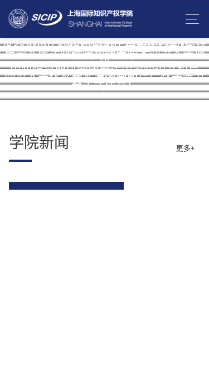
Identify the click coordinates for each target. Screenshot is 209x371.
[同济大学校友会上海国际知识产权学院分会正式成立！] (104, 96)
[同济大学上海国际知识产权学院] (71, 18)
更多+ (185, 148)
